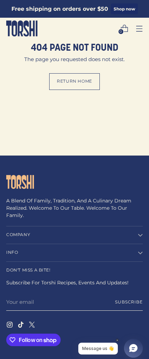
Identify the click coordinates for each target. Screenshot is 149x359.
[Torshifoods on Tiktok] (21, 325)
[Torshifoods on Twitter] (32, 325)
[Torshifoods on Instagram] (10, 325)
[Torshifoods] (21, 28)
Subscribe (129, 302)
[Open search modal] (109, 28)
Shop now (124, 8)
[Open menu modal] (139, 28)
